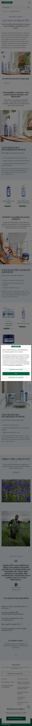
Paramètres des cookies (16, 369)
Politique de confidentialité (15, 365)
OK (16, 373)
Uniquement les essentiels (15, 377)
